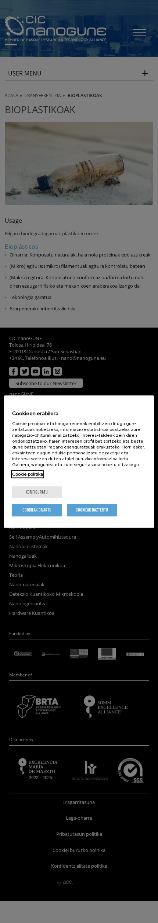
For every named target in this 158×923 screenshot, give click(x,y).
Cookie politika (27, 474)
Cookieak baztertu (92, 510)
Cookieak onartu (36, 510)
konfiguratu (37, 492)
